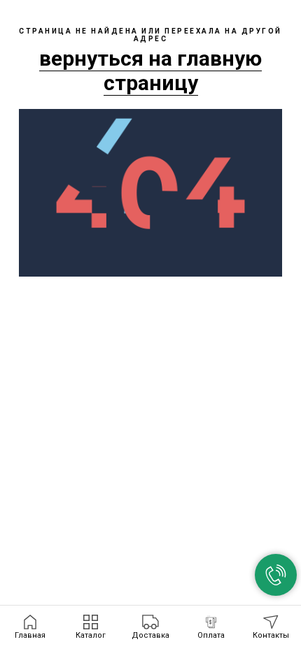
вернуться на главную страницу (150, 70)
